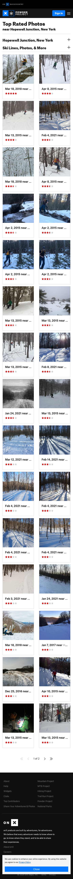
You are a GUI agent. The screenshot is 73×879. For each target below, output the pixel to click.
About (6, 781)
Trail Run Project (45, 796)
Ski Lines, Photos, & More (24, 47)
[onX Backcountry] (13, 4)
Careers (7, 851)
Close (36, 869)
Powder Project (45, 801)
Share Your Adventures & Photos (19, 806)
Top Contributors (12, 801)
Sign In (59, 13)
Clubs (6, 796)
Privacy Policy (25, 862)
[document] (36, 864)
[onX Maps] (11, 825)
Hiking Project (44, 791)
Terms (43, 874)
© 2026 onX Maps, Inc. (27, 874)
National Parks (45, 806)
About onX (9, 846)
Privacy (52, 874)
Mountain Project (46, 781)
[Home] (17, 13)
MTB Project (44, 786)
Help (6, 786)
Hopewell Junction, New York (28, 40)
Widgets (8, 791)
